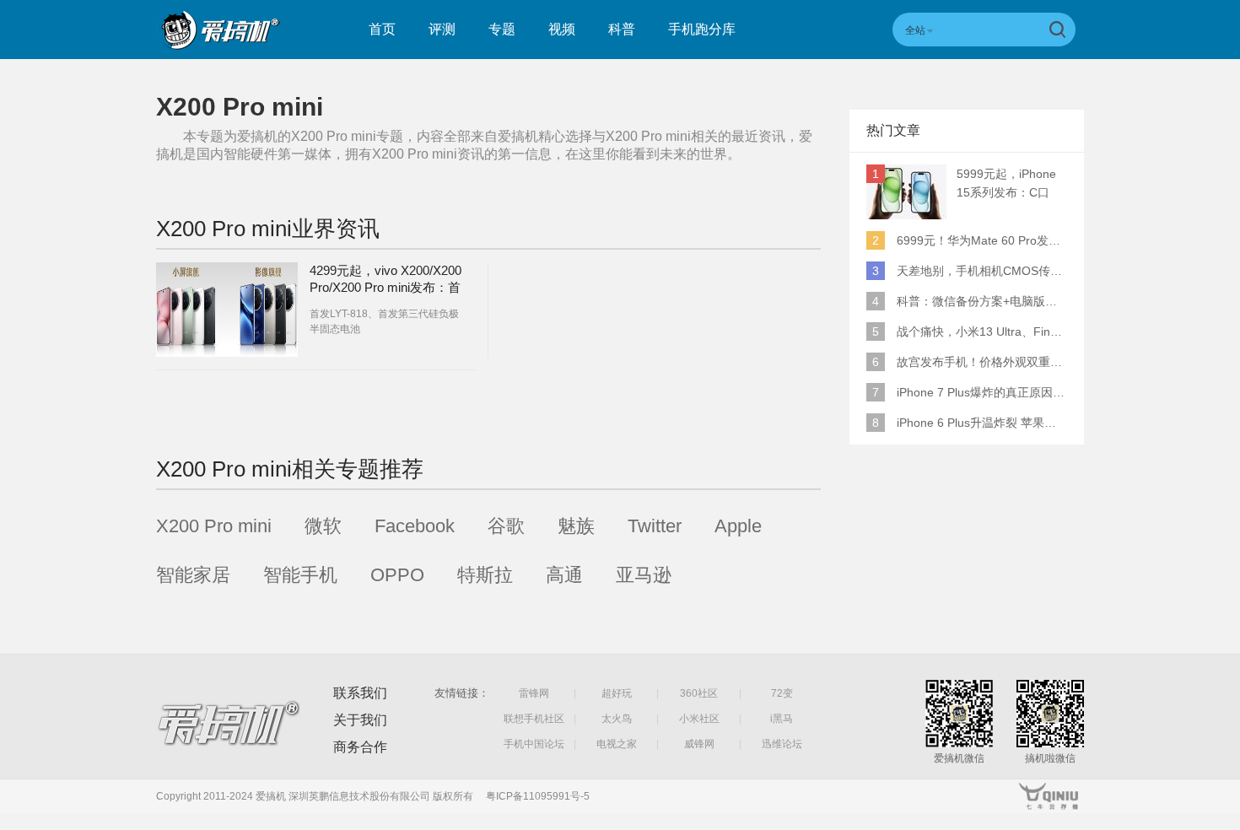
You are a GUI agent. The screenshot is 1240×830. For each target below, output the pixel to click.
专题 (501, 29)
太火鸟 (616, 719)
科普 (621, 29)
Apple (738, 525)
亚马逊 (643, 574)
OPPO (397, 574)
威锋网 (699, 744)
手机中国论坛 (534, 744)
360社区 (699, 693)
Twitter (655, 525)
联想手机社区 (534, 719)
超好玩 (616, 693)
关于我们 (360, 720)
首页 (382, 29)
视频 (561, 29)
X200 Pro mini (214, 525)
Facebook (415, 525)
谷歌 (506, 525)
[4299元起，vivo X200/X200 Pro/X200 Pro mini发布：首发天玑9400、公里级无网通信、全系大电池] (227, 309)
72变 (782, 693)
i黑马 (781, 719)
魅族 (576, 525)
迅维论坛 (782, 744)
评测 (442, 29)
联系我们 (360, 693)
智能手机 (300, 574)
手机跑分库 (702, 29)
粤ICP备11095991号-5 (538, 796)
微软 (323, 525)
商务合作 (360, 747)
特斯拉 (485, 574)
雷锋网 (534, 693)
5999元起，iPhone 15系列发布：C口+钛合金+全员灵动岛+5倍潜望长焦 (1011, 184)
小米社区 (699, 719)
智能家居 (193, 574)
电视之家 (616, 744)
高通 (564, 574)
